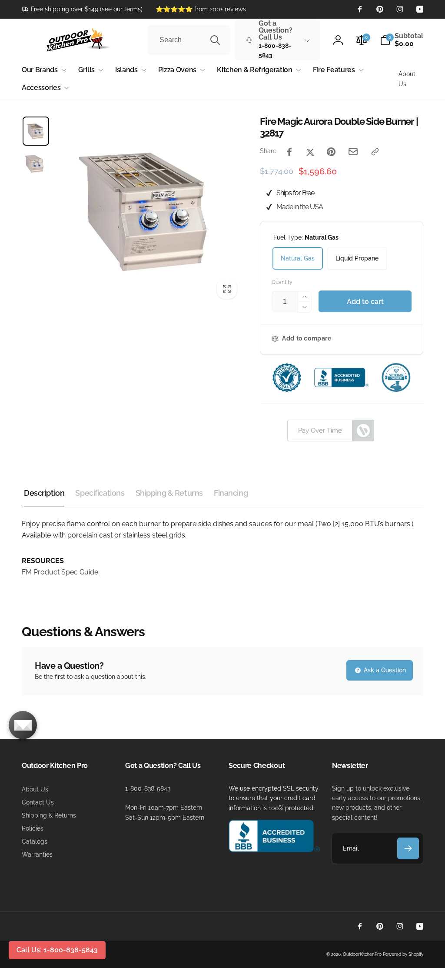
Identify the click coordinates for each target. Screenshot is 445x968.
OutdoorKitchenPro (362, 954)
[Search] (215, 40)
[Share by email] (353, 151)
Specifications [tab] (99, 492)
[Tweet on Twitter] (310, 151)
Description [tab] (44, 492)
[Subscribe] (408, 848)
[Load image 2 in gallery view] (35, 163)
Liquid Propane (357, 258)
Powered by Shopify (403, 954)
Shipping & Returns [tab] (169, 492)
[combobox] (189, 40)
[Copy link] (375, 151)
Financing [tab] (231, 492)
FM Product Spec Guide (60, 572)
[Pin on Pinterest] (331, 151)
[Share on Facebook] (289, 151)
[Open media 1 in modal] (148, 210)
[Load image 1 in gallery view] (35, 131)
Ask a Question (384, 670)
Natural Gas (298, 258)
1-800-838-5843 (147, 788)
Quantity (282, 282)
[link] (82, 9)
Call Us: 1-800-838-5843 (57, 950)
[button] (401, 40)
